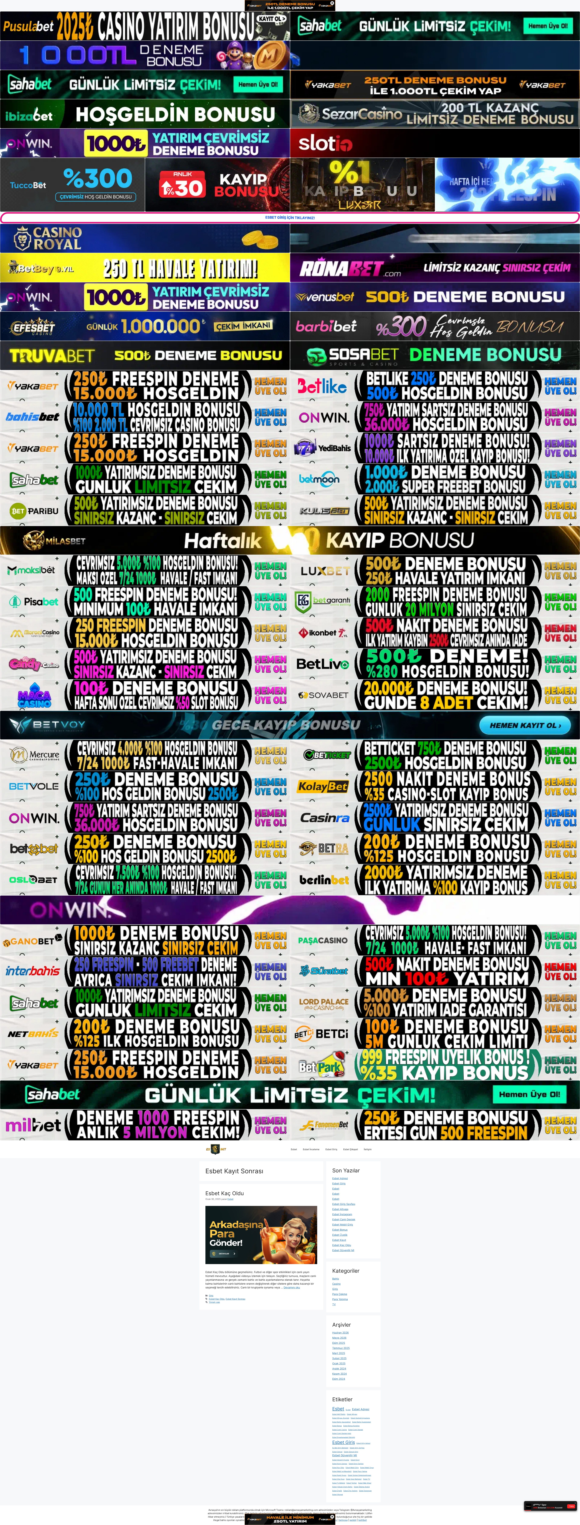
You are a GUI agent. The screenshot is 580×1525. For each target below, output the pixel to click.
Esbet (294, 1149)
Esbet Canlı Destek (343, 1219)
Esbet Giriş (331, 1149)
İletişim (368, 1149)
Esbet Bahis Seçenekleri (341, 1422)
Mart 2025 (338, 1353)
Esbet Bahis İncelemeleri (361, 1422)
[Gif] (290, 540)
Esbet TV (366, 1479)
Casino (336, 1283)
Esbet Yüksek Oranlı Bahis (342, 1487)
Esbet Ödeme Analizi (362, 1487)
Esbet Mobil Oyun (367, 1468)
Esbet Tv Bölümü (338, 1483)
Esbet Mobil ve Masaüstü (341, 1471)
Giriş (211, 1295)
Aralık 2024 (339, 1368)
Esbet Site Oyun (338, 1479)
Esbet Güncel (337, 1452)
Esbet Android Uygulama (360, 1418)
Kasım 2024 (339, 1373)
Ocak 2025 (338, 1363)
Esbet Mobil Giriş (342, 1224)
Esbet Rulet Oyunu (339, 1475)
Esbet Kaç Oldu (224, 1193)
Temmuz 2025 (341, 1348)
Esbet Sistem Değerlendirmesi (359, 1475)
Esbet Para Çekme (360, 1471)
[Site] (145, 385)
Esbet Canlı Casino (339, 1430)
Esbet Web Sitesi (364, 1483)
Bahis (335, 1278)
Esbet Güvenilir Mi (343, 1250)
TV (334, 1304)
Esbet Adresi (340, 1178)
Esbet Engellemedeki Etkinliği (343, 1437)
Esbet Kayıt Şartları (356, 1464)
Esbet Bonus (340, 1229)
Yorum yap (214, 1302)
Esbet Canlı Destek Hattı (341, 1434)
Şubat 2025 (339, 1358)
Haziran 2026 (340, 1332)
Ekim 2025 (338, 1342)
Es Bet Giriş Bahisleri (340, 1448)
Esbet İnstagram (342, 1214)
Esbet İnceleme (311, 1149)
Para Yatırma (340, 1299)
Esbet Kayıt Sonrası (235, 1299)
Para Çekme (339, 1294)
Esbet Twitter (351, 1483)
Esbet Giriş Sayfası (343, 1204)
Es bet (348, 1410)
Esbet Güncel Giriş (351, 1452)
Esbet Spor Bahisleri (354, 1479)
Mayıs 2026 (339, 1337)
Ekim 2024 (338, 1378)
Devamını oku (292, 1287)
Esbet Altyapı (340, 1209)
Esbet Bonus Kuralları (351, 1426)
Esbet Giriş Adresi (363, 1443)
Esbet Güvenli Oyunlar (340, 1460)
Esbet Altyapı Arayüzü (340, 1418)
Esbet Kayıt (339, 1240)
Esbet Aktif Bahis (338, 1414)
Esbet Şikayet (350, 1149)
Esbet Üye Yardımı (350, 1491)
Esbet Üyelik (339, 1234)
